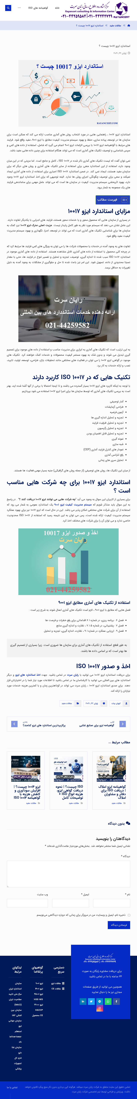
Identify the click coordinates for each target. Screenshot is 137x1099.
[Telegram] (99, 1001)
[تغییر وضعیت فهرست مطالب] (123, 200)
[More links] (19, 7)
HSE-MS (38, 999)
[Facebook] (116, 1001)
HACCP (39, 1010)
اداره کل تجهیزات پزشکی (18, 1063)
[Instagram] (99, 1008)
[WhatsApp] (108, 1001)
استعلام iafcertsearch (15, 1037)
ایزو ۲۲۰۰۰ (38, 1005)
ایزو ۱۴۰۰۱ (39, 989)
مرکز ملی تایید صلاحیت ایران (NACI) (15, 999)
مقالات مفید (67, 703)
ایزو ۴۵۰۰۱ (38, 994)
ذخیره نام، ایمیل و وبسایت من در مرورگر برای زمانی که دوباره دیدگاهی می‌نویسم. (80, 915)
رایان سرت (73, 675)
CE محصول (37, 1015)
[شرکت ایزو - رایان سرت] (128, 25)
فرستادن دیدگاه (119, 925)
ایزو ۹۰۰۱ (39, 983)
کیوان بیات (116, 703)
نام (127, 894)
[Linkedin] (83, 1001)
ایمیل (85, 894)
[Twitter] (91, 1001)
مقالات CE (56, 989)
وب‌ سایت (42, 894)
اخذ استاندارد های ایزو (27, 675)
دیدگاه (125, 856)
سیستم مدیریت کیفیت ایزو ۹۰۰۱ (73, 505)
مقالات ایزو (56, 983)
